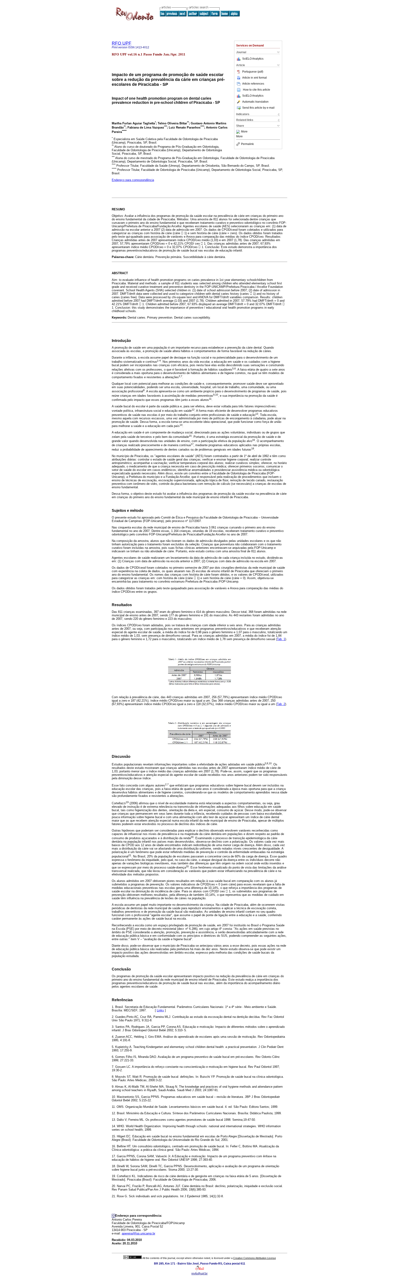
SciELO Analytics (252, 58)
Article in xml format (254, 77)
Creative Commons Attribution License (254, 1258)
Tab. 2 (281, 704)
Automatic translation (255, 101)
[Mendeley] (238, 131)
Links (160, 1010)
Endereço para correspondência (133, 180)
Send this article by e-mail (258, 107)
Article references (253, 83)
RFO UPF (121, 43)
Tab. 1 (281, 639)
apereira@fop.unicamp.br (138, 1233)
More (244, 131)
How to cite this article (256, 89)
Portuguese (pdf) (252, 71)
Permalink (247, 144)
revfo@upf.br (199, 1273)
